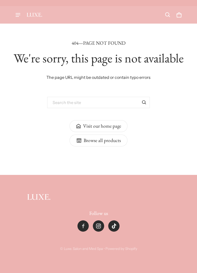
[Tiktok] (114, 226)
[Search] (144, 102)
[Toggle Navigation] (18, 15)
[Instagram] (98, 226)
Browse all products (102, 140)
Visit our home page (102, 126)
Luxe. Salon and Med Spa (83, 249)
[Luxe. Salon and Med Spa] (34, 15)
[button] (167, 15)
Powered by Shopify (121, 249)
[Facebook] (83, 226)
